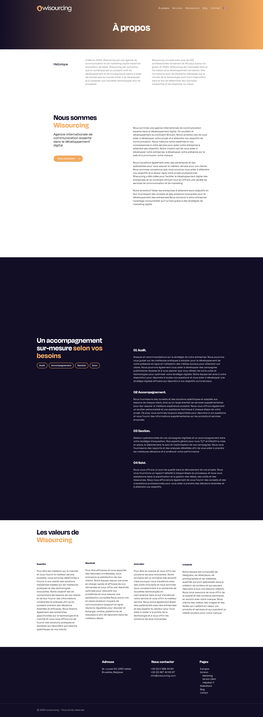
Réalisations (206, 685)
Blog (202, 689)
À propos (204, 668)
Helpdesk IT (208, 682)
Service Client (209, 679)
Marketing (207, 675)
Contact (204, 692)
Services (204, 672)
